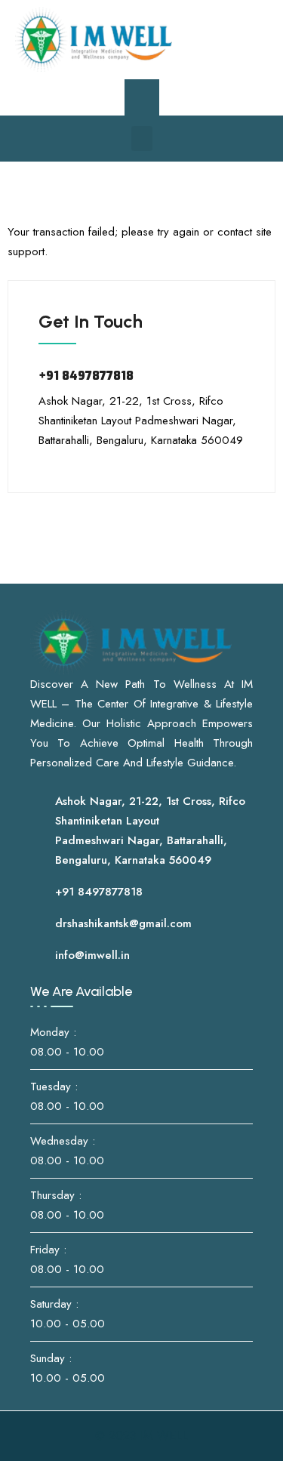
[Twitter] (225, 40)
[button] (141, 138)
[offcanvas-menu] (142, 97)
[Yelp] (247, 40)
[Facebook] (202, 40)
